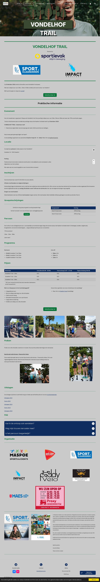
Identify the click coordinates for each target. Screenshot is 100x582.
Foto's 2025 (7, 401)
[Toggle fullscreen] (94, 150)
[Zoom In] (94, 160)
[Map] (77, 156)
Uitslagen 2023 (8, 404)
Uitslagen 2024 (8, 411)
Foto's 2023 (7, 407)
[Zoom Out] (94, 163)
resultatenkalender (52, 394)
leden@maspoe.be (41, 571)
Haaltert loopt (63, 291)
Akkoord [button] (94, 579)
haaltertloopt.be (53, 137)
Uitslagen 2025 (8, 398)
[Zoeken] (95, 3)
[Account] (90, 3)
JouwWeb (94, 577)
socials (22, 91)
